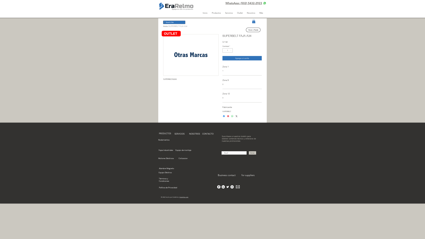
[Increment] (231, 50)
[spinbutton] (228, 50)
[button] (253, 21)
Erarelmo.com (184, 197)
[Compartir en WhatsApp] (232, 116)
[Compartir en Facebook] (224, 116)
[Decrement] (224, 50)
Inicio (165, 26)
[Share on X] (236, 116)
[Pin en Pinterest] (228, 116)
